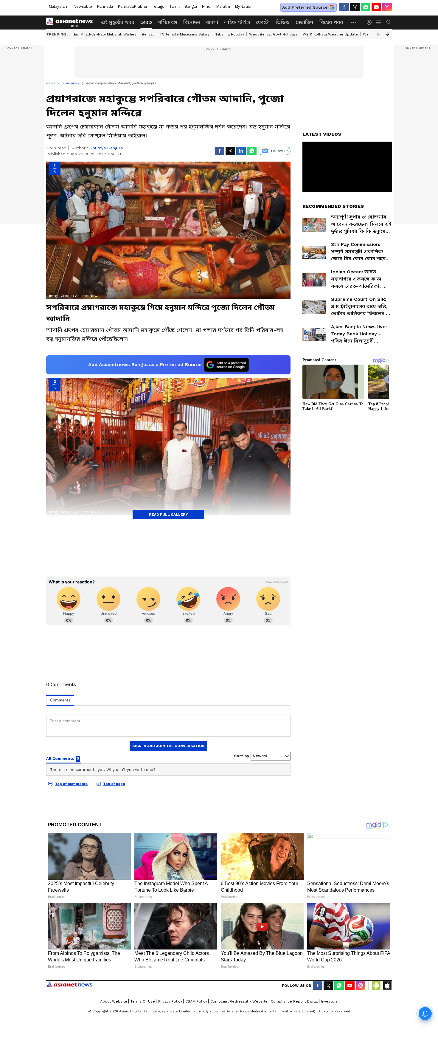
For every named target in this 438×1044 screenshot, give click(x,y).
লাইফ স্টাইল (237, 22)
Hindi (206, 6)
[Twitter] (355, 7)
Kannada (105, 6)
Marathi (223, 6)
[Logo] (71, 22)
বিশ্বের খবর (331, 22)
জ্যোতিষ (304, 22)
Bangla (190, 6)
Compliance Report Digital (294, 1001)
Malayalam (59, 6)
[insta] (387, 7)
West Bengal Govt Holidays (273, 34)
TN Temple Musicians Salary (184, 34)
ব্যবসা (212, 22)
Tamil (174, 6)
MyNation (244, 6)
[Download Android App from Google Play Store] (376, 985)
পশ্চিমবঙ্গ (167, 22)
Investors (329, 1001)
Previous (378, 34)
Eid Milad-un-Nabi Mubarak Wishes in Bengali (114, 34)
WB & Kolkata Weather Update (330, 34)
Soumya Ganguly (106, 147)
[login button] (371, 22)
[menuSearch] (388, 22)
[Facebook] (344, 7)
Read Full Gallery (168, 514)
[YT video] (376, 7)
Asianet (69, 984)
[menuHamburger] (379, 22)
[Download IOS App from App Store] (387, 985)
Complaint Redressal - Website (239, 1001)
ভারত (146, 22)
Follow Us (280, 151)
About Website (113, 1001)
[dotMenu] (354, 22)
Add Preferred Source (304, 7)
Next (387, 34)
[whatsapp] (365, 7)
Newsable (82, 6)
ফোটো (263, 22)
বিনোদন (191, 22)
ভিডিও (283, 22)
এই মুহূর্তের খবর (117, 22)
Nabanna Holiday (229, 34)
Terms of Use (143, 1001)
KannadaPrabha (132, 6)
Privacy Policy (170, 1001)
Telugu (158, 6)
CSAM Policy (196, 1001)
